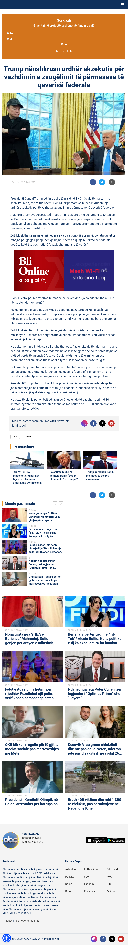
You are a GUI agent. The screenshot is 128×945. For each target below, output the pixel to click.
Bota (15, 436)
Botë (68, 891)
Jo (11, 39)
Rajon (68, 884)
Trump (28, 436)
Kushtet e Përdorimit (26, 921)
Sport (87, 877)
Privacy (8, 921)
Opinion (111, 891)
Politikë (69, 877)
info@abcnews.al (32, 838)
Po (11, 34)
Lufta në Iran (91, 869)
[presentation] (56, 504)
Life (109, 884)
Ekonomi (89, 884)
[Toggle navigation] (123, 4)
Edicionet (112, 869)
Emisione (89, 891)
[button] (6, 938)
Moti (109, 877)
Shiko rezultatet (64, 51)
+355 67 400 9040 (32, 842)
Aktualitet (71, 869)
